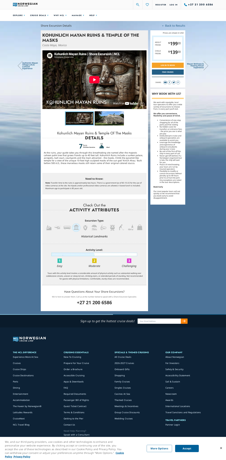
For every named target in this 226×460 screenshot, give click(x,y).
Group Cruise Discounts (127, 412)
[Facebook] (169, 82)
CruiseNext (19, 418)
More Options (159, 448)
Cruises (17, 363)
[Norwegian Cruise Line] (25, 4)
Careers (169, 387)
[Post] (165, 82)
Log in (174, 5)
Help (92, 15)
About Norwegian (174, 356)
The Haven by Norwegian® (27, 406)
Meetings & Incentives (126, 406)
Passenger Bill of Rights (76, 400)
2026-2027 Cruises (124, 363)
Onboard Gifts (122, 369)
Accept (187, 448)
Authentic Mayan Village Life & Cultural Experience (30, 66)
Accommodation (21, 400)
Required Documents (75, 393)
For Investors (172, 363)
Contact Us (69, 424)
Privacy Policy (21, 456)
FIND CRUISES (167, 72)
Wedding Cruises (124, 418)
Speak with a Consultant (76, 434)
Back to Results (174, 25)
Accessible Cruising (74, 375)
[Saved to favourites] (142, 105)
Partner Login (172, 424)
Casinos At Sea (122, 393)
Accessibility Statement (177, 375)
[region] (113, 448)
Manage (77, 15)
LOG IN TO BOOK (168, 65)
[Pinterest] (178, 82)
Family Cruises (122, 381)
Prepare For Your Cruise (76, 363)
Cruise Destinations (23, 375)
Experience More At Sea (25, 356)
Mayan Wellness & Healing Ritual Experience (195, 66)
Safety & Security (174, 369)
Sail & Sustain (172, 381)
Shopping (120, 375)
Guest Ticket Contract (75, 406)
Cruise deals (38, 15)
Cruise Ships (19, 369)
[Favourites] (147, 4)
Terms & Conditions (74, 412)
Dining (16, 387)
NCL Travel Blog (21, 424)
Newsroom (171, 393)
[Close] (221, 448)
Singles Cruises (123, 387)
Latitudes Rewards (23, 412)
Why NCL (59, 15)
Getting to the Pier (73, 418)
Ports (15, 381)
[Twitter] (174, 82)
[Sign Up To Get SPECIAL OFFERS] (184, 321)
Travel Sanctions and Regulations (183, 412)
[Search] (138, 4)
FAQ (66, 387)
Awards (169, 400)
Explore (18, 15)
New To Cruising (72, 356)
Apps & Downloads (74, 381)
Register (160, 5)
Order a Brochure (73, 369)
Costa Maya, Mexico (54, 45)
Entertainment (20, 393)
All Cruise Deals (123, 356)
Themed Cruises (123, 400)
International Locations (177, 406)
